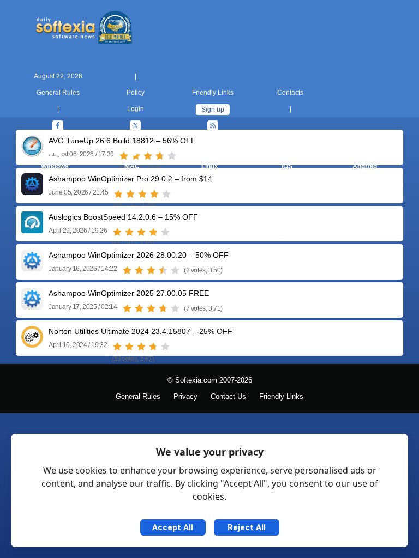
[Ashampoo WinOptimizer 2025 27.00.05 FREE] (32, 305)
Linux (209, 166)
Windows (55, 166)
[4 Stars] (154, 194)
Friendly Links (213, 92)
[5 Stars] (166, 194)
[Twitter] (135, 125)
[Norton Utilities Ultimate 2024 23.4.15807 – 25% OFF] (32, 343)
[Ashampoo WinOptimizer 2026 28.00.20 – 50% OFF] (32, 267)
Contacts (290, 92)
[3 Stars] (142, 194)
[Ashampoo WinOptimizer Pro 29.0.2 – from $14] (32, 191)
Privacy (185, 397)
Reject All (247, 527)
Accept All (172, 527)
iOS (287, 166)
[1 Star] (118, 194)
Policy (136, 92)
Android (364, 166)
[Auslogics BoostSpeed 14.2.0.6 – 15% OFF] (32, 229)
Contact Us (228, 397)
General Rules (58, 92)
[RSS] (212, 125)
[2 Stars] (130, 194)
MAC (132, 166)
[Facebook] (57, 125)
